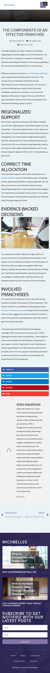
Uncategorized (35, 41)
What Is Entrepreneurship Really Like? (19, 572)
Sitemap (33, 661)
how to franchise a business (36, 73)
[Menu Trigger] (45, 4)
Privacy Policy (19, 661)
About (23, 655)
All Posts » (21, 497)
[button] (25, 369)
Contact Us (35, 655)
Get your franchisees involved (13, 310)
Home (13, 655)
